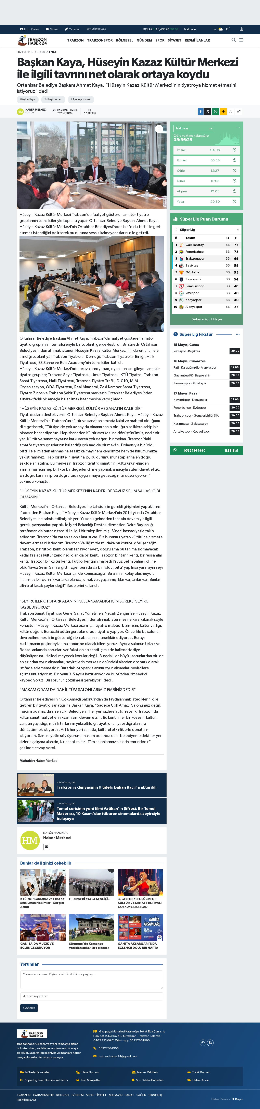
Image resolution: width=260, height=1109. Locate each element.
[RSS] (210, 1043)
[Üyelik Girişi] (240, 29)
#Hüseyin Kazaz (52, 99)
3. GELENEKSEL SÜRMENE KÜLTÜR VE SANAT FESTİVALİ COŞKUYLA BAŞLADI (140, 902)
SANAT (129, 1095)
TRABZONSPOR (100, 40)
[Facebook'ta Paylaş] (201, 111)
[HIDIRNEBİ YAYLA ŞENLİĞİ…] (91, 882)
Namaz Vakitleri (147, 1072)
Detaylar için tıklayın (207, 319)
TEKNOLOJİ (155, 1095)
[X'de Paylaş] (207, 111)
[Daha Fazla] (223, 111)
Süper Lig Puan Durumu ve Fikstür (46, 1080)
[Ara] (234, 40)
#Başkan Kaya (27, 99)
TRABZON (75, 40)
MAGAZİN (115, 1095)
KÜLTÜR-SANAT (45, 52)
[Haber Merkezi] (30, 840)
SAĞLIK (141, 1095)
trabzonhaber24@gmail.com (118, 1056)
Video (54, 29)
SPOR (159, 40)
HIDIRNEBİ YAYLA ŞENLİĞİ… (90, 899)
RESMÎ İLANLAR (197, 40)
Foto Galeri (31, 29)
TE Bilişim (237, 1099)
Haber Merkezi (57, 838)
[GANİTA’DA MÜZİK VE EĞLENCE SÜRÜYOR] (43, 927)
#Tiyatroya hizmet (80, 99)
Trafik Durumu (201, 1072)
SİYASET (174, 40)
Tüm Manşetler (91, 1080)
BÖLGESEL (124, 40)
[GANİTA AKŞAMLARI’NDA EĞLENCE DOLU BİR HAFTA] (140, 927)
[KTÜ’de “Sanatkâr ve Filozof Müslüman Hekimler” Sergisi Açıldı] (43, 882)
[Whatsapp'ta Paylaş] (215, 111)
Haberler (23, 52)
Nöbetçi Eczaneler (37, 1072)
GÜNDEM (144, 40)
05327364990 (109, 1048)
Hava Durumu (90, 1072)
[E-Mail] (46, 847)
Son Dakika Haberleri (150, 1080)
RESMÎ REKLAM (96, 29)
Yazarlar (74, 29)
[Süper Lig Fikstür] (238, 334)
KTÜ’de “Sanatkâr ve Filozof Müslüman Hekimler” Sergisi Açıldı (42, 902)
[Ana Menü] (241, 40)
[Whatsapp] (203, 1043)
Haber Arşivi (201, 1080)
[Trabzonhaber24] (32, 40)
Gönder (29, 1008)
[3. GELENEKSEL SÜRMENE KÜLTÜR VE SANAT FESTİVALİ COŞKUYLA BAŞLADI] (140, 882)
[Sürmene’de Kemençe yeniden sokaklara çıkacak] (91, 927)
